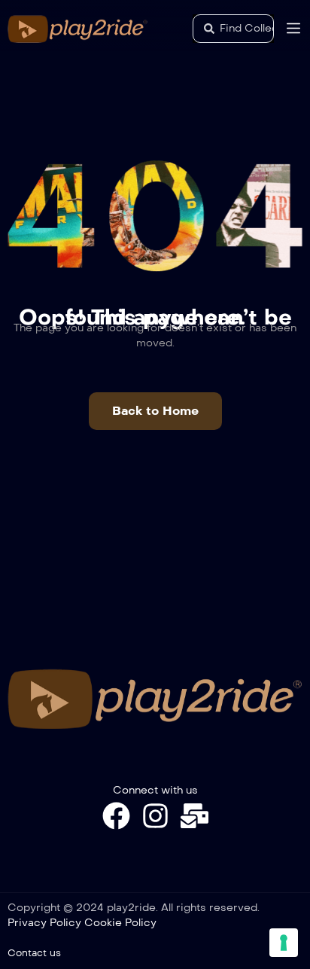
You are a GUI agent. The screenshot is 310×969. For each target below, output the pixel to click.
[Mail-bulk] (194, 816)
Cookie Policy (120, 922)
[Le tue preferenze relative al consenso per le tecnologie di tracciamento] (283, 942)
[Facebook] (116, 816)
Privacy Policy (44, 922)
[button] (155, 411)
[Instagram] (155, 816)
